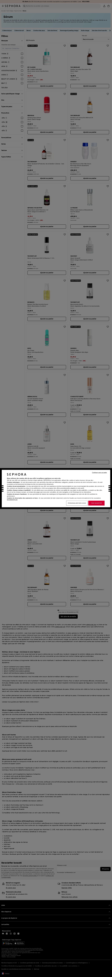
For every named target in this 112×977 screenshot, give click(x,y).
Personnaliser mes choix (77, 503)
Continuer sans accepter (99, 472)
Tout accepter (96, 503)
